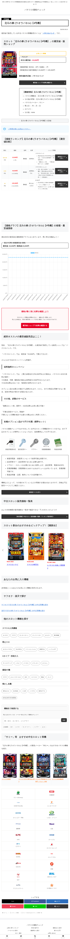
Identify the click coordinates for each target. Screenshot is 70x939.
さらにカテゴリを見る (9, 697)
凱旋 (42, 677)
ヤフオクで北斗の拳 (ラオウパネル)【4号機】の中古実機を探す (24, 605)
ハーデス (32, 691)
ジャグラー (36, 727)
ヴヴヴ (14, 635)
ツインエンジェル (31, 649)
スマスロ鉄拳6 (12, 565)
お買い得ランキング (12, 928)
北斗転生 (15, 691)
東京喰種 (56, 635)
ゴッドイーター (36, 635)
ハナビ (18, 663)
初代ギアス (42, 691)
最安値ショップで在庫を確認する (42, 82)
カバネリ (5, 635)
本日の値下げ (35, 928)
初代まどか (6, 691)
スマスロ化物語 (53, 565)
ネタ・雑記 (18, 933)
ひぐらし (45, 663)
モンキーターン (24, 635)
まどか (43, 727)
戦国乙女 (42, 649)
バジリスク (34, 677)
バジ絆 (24, 691)
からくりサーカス (16, 677)
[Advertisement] (35, 206)
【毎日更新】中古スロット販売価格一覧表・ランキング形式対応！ (35, 516)
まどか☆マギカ (7, 649)
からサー (47, 635)
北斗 (26, 677)
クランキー (35, 663)
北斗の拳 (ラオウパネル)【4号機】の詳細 (36, 121)
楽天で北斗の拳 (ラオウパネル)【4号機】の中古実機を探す (23, 611)
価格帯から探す (35, 930)
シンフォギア (52, 649)
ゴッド (49, 677)
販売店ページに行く (61, 157)
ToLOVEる (19, 649)
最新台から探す (57, 928)
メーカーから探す (13, 930)
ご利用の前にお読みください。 (19, 129)
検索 (64, 720)
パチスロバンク (48, 33)
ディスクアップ (7, 663)
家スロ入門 (57, 930)
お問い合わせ (52, 933)
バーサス (25, 663)
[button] (57, 906)
